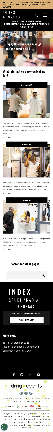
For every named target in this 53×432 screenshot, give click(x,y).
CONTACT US (28, 398)
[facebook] (14, 374)
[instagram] (21, 374)
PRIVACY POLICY (42, 398)
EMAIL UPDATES (26, 320)
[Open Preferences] (4, 427)
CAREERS (18, 398)
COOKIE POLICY (18, 401)
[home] (26, 295)
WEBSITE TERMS (33, 401)
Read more (7, 137)
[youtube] (38, 374)
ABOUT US (8, 398)
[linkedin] (30, 374)
